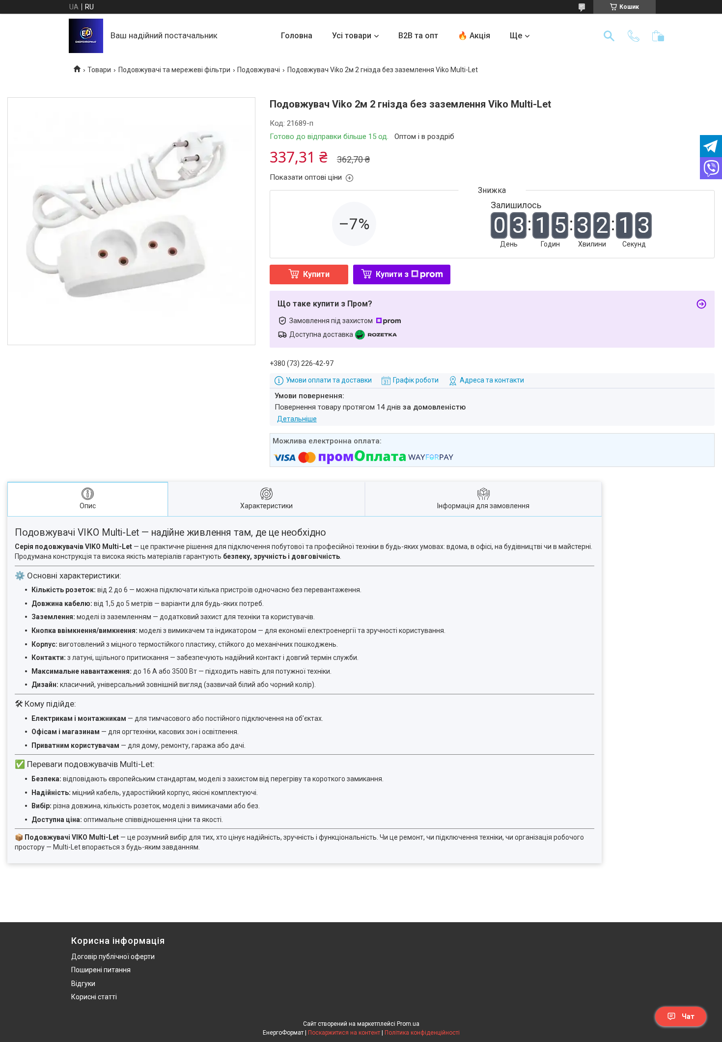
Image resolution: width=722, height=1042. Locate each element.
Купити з (392, 274)
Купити (316, 274)
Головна (296, 35)
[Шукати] (609, 36)
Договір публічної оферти (113, 956)
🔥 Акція (474, 35)
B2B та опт (418, 35)
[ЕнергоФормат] (86, 36)
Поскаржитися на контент (344, 1032)
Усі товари (351, 35)
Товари (99, 70)
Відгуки (83, 983)
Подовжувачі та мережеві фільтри (174, 70)
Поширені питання (101, 970)
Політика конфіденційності (422, 1032)
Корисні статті (94, 997)
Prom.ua (408, 1023)
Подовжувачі (258, 70)
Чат (688, 1016)
